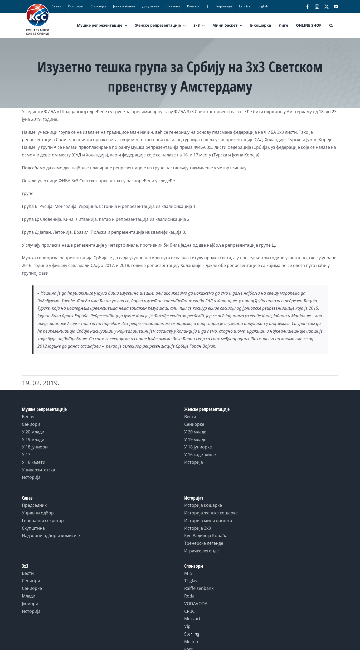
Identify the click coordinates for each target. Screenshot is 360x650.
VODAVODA (195, 603)
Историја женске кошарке (211, 513)
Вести (28, 416)
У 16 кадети (33, 462)
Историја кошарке (203, 505)
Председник (34, 505)
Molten (191, 641)
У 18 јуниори (35, 447)
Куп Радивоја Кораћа (205, 535)
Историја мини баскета (208, 520)
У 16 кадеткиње (200, 454)
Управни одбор (38, 513)
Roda (189, 596)
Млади (28, 596)
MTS (188, 573)
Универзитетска (38, 470)
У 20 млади (33, 432)
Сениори (31, 424)
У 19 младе (195, 439)
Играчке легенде (201, 551)
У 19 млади (33, 439)
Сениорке (194, 424)
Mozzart (192, 619)
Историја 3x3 (197, 528)
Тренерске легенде (203, 543)
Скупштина (33, 528)
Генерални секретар (43, 520)
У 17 (26, 454)
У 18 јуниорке (198, 447)
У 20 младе (195, 432)
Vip (187, 626)
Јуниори (30, 603)
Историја (31, 477)
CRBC (189, 611)
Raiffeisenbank (198, 588)
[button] (331, 25)
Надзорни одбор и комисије (51, 535)
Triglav (190, 581)
